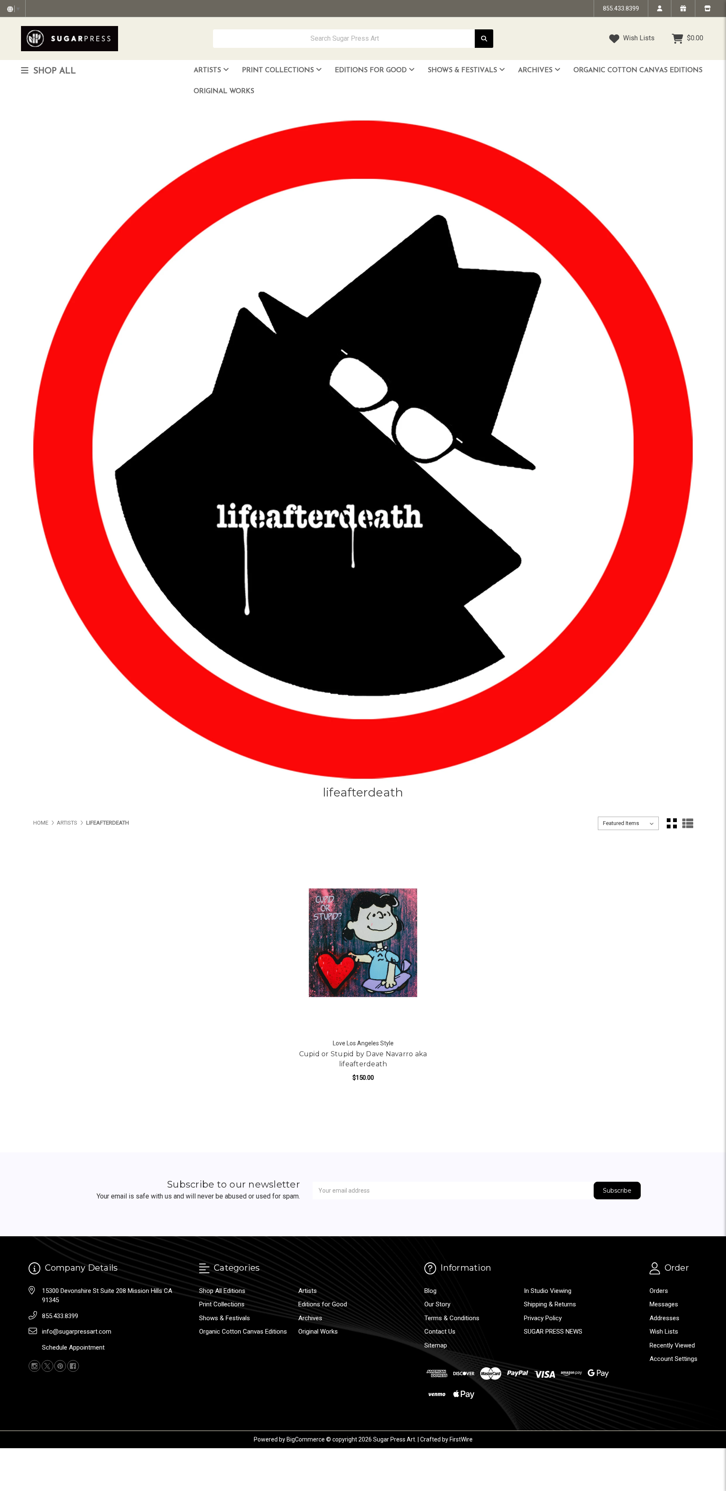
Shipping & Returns (550, 1304)
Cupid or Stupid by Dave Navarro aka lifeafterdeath (363, 1059)
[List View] (687, 823)
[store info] (707, 8)
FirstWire (461, 1439)
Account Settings (673, 1359)
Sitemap (435, 1345)
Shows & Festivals (463, 70)
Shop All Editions (222, 1291)
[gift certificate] (683, 8)
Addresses (664, 1318)
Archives (536, 70)
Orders (659, 1291)
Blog (430, 1291)
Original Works (224, 91)
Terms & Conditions (451, 1318)
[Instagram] (34, 1366)
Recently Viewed (672, 1345)
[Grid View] (672, 823)
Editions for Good (372, 70)
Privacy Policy (543, 1318)
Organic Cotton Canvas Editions (637, 70)
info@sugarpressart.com (76, 1331)
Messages (664, 1304)
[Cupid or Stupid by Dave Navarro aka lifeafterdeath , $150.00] (363, 943)
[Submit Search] (484, 38)
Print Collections (279, 70)
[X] (47, 1366)
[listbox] (628, 823)
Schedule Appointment (73, 1347)
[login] (659, 8)
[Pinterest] (60, 1366)
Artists (208, 70)
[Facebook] (73, 1366)
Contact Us (439, 1331)
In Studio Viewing (547, 1291)
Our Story (437, 1304)
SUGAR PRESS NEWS (553, 1331)
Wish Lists (638, 38)
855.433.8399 (621, 8)
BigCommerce (306, 1439)
